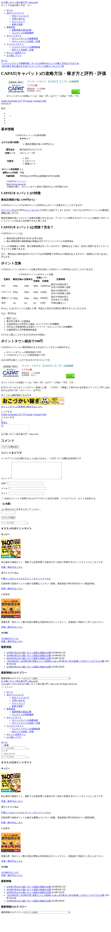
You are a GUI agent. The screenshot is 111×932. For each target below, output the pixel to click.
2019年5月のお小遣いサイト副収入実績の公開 (28, 658)
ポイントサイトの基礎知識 (25, 720)
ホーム (9, 692)
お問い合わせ (18, 700)
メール (5, 488)
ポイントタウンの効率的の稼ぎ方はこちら (21, 407)
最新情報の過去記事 (21, 712)
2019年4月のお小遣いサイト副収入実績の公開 (28, 667)
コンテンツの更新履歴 (23, 714)
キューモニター (32, 210)
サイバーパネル (8, 210)
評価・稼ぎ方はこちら (12, 567)
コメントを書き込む (10, 447)
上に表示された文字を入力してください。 (21, 509)
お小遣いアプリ (14, 737)
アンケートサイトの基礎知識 (26, 729)
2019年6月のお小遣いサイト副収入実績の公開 (28, 655)
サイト (4, 493)
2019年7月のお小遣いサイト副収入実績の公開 (28, 653)
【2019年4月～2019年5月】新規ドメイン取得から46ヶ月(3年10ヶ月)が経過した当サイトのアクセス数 (55, 661)
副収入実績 (17, 706)
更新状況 (10, 709)
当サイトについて (15, 695)
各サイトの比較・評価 (23, 731)
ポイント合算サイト (16, 734)
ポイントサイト (14, 717)
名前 (4, 483)
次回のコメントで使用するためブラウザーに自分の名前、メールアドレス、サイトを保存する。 (50, 498)
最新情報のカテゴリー (12, 678)
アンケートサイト (15, 726)
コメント (6, 478)
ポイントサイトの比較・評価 (26, 723)
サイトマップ (18, 703)
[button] (28, 523)
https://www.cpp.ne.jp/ (16, 184)
